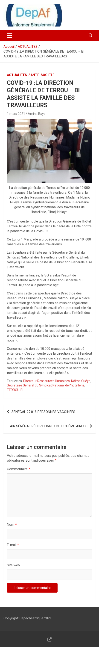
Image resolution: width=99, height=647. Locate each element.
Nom (12, 524)
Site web (13, 565)
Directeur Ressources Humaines (46, 381)
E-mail (13, 545)
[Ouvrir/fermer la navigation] (9, 35)
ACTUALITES (17, 75)
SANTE (34, 75)
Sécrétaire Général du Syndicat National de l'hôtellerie (45, 385)
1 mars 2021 (16, 114)
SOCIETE (47, 75)
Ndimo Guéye (80, 381)
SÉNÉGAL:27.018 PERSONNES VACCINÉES (43, 412)
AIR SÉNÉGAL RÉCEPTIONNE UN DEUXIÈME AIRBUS (48, 426)
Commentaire (18, 469)
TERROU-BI (15, 390)
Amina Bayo (37, 114)
